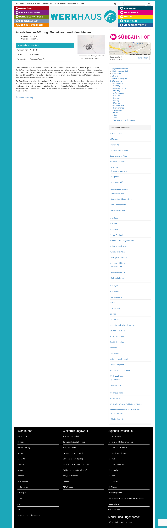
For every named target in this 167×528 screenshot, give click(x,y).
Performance (118, 108)
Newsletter (20, 4)
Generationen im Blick (119, 190)
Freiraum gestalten (119, 171)
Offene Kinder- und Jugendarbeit (121, 522)
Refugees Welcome (70, 476)
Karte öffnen (143, 58)
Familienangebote (118, 205)
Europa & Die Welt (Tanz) (73, 459)
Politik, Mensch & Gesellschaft (75, 470)
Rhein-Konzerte (117, 419)
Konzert (116, 98)
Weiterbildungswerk (120, 78)
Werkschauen (115, 398)
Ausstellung (118, 83)
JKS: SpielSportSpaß (116, 464)
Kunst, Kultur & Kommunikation (76, 464)
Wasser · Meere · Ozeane (120, 370)
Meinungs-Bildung (117, 263)
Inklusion (113, 223)
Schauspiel (117, 110)
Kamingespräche (118, 272)
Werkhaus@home (117, 376)
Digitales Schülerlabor (119, 150)
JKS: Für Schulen (114, 436)
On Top (113, 314)
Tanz (115, 117)
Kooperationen (114, 504)
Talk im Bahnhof (117, 278)
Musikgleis (114, 291)
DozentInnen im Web (118, 156)
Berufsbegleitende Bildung (74, 442)
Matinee (116, 103)
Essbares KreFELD (117, 161)
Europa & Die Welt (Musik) (73, 453)
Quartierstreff (116, 182)
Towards (113, 348)
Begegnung (114, 144)
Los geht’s (115, 176)
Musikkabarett (119, 105)
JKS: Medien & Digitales (117, 453)
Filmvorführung (119, 88)
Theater (66, 481)
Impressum (71, 4)
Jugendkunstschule (120, 68)
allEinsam (114, 139)
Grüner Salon (116, 267)
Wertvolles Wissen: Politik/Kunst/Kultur (126, 404)
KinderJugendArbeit (120, 71)
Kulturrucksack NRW (118, 246)
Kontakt (80, 4)
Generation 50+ (117, 193)
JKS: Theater (113, 481)
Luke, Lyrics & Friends (119, 257)
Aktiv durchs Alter (118, 210)
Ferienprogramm (115, 492)
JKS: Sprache (113, 470)
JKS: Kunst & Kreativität (117, 447)
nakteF (112, 302)
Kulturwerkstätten (117, 252)
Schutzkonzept (60, 4)
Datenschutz (47, 4)
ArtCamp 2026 (116, 133)
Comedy (116, 86)
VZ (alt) (115, 76)
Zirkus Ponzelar (114, 509)
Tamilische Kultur (117, 342)
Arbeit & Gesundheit (71, 436)
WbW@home (116, 385)
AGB (38, 4)
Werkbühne (117, 81)
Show (115, 113)
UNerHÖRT (114, 353)
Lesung (116, 100)
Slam (115, 115)
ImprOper (114, 218)
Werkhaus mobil (116, 393)
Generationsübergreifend (121, 199)
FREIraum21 (115, 167)
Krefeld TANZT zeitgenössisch (122, 240)
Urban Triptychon (117, 364)
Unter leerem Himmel (119, 359)
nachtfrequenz (116, 297)
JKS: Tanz (111, 476)
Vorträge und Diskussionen (124, 120)
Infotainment (118, 93)
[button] (111, 68)
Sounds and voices (117, 331)
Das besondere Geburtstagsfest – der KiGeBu (126, 498)
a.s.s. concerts (117, 413)
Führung (116, 91)
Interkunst (114, 229)
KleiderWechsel (116, 235)
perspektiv (114, 319)
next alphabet (115, 308)
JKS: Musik (112, 459)
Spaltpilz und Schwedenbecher (122, 325)
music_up (114, 285)
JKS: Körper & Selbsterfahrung (120, 442)
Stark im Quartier (117, 336)
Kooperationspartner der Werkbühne (125, 410)
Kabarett (116, 95)
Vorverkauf (31, 4)
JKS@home (115, 379)
